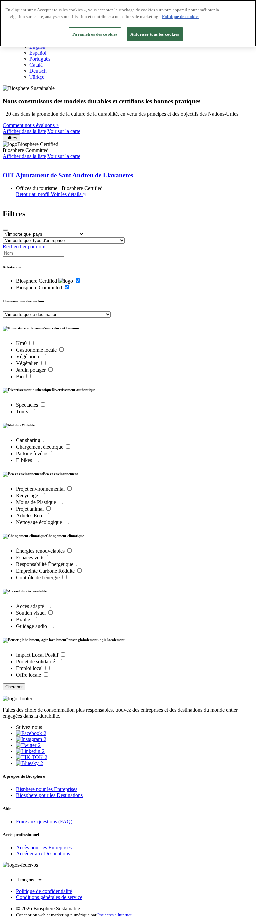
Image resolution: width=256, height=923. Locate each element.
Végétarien (28, 356)
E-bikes (24, 460)
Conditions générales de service (49, 897)
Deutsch (38, 71)
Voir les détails (66, 194)
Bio (20, 376)
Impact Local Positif (38, 655)
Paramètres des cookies (94, 34)
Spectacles (27, 405)
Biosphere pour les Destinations (49, 795)
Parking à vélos (33, 453)
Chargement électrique (40, 447)
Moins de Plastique (36, 502)
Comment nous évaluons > (31, 125)
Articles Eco (29, 515)
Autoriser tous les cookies (154, 34)
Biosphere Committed (39, 287)
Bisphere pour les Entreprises (46, 789)
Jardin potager (31, 370)
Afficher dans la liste (24, 131)
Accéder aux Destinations (43, 853)
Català (36, 65)
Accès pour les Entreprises (44, 847)
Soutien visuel (31, 613)
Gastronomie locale (37, 350)
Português (39, 59)
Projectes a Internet (114, 914)
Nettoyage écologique (39, 522)
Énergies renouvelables (41, 551)
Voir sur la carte (63, 131)
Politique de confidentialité (44, 891)
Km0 (22, 343)
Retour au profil (32, 194)
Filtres (11, 137)
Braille (23, 619)
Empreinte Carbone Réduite (46, 571)
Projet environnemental (41, 489)
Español (37, 53)
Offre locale (29, 675)
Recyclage (27, 495)
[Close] (5, 230)
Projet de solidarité (36, 661)
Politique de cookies (180, 16)
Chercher (14, 686)
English (37, 47)
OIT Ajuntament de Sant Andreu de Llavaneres (68, 175)
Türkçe (36, 77)
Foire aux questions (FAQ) (44, 821)
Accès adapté (30, 606)
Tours (22, 411)
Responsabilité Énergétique (45, 564)
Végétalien (28, 363)
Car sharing (29, 440)
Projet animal (30, 509)
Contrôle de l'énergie (38, 577)
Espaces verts (31, 557)
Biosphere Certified (37, 281)
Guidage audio (32, 626)
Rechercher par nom (24, 246)
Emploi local (30, 668)
